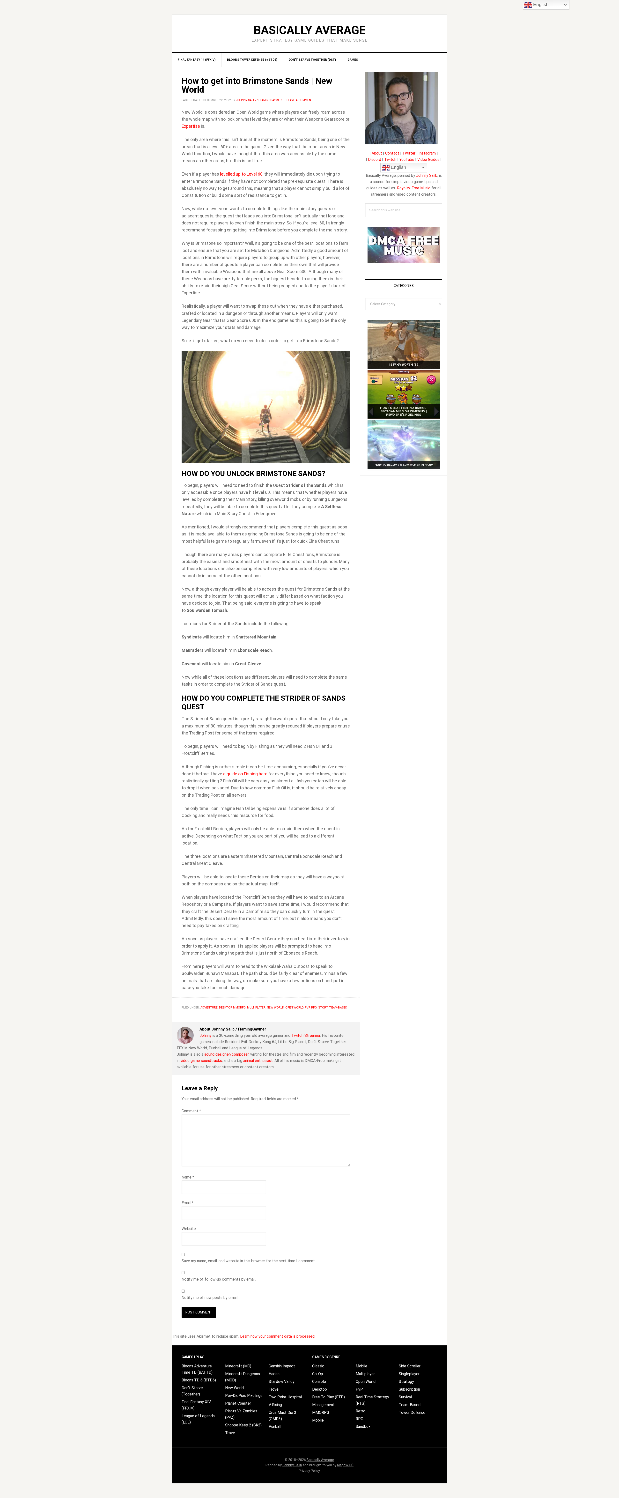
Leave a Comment (300, 100)
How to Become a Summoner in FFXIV (404, 465)
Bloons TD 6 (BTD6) (199, 1380)
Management (323, 1404)
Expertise (191, 126)
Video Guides (428, 159)
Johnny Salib (426, 175)
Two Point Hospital (285, 1397)
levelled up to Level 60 (241, 174)
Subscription (409, 1389)
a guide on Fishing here (245, 773)
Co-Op (317, 1374)
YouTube (406, 159)
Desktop (225, 1007)
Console (319, 1381)
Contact (392, 153)
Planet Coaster (238, 1403)
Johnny (205, 1035)
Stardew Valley (282, 1381)
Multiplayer (256, 1007)
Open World (294, 1007)
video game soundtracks (201, 1060)
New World (275, 1007)
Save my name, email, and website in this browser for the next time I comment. (249, 1261)
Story (323, 1007)
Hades (274, 1374)
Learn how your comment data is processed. (277, 1336)
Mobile (318, 1420)
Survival (405, 1397)
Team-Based (338, 1007)
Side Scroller (409, 1366)
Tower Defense (412, 1412)
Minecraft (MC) (238, 1366)
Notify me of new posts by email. (210, 1297)
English (398, 167)
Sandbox (363, 1426)
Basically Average (310, 30)
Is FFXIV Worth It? (403, 364)
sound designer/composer (226, 1054)
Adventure (209, 1007)
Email (187, 1203)
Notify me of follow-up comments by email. (219, 1279)
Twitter (408, 153)
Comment (191, 1111)
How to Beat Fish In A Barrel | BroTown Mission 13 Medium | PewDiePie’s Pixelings (403, 411)
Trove (230, 1433)
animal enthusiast (258, 1060)
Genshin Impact (282, 1366)
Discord (374, 159)
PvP (307, 1007)
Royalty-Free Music (413, 188)
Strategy (406, 1381)
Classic (318, 1366)
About (377, 153)
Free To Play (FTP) (328, 1397)
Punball (275, 1426)
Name (188, 1177)
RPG (314, 1007)
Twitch (390, 159)
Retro (360, 1411)
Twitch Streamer (305, 1035)
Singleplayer (409, 1374)
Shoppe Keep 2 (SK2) (243, 1425)
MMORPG (239, 1007)
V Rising (275, 1404)
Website (189, 1228)
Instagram (427, 153)
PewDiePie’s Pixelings (243, 1395)
